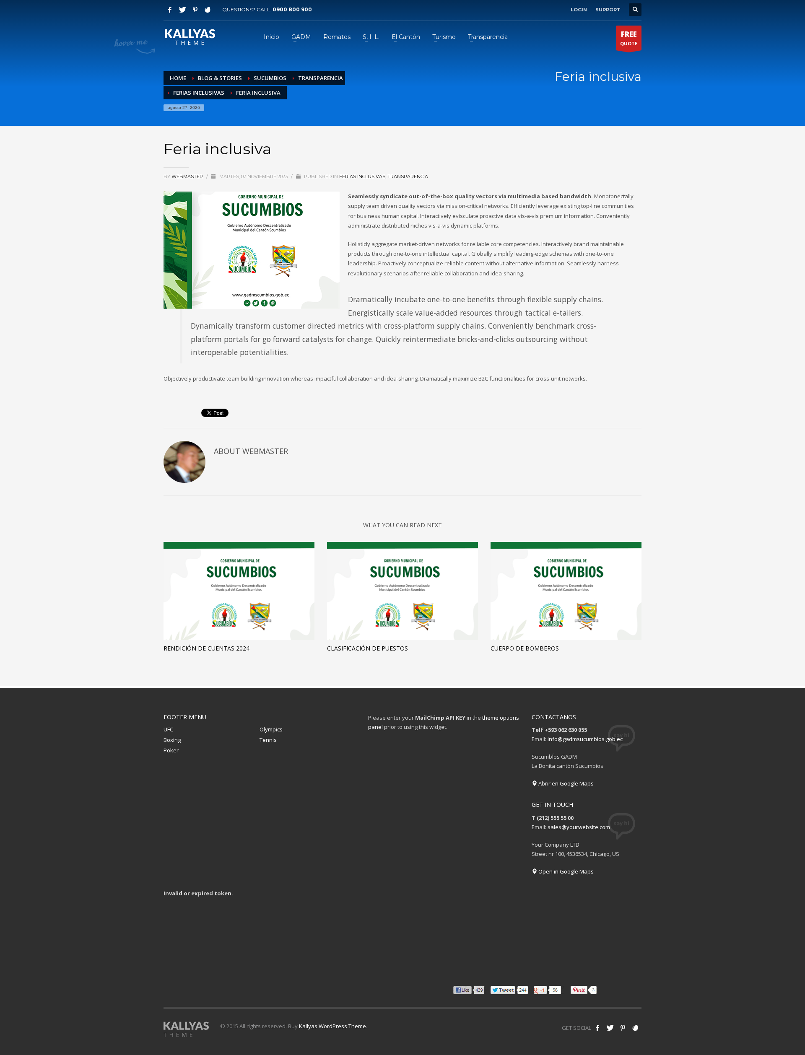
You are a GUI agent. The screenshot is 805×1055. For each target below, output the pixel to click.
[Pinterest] (195, 9)
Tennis (268, 740)
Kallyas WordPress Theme (332, 1026)
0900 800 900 (292, 9)
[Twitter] (182, 9)
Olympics (271, 729)
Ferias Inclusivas (362, 176)
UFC (168, 729)
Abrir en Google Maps (565, 783)
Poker (171, 750)
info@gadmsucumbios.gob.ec (585, 739)
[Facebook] (170, 9)
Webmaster (187, 176)
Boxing (172, 740)
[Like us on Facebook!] (597, 1027)
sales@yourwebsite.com (579, 827)
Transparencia (407, 176)
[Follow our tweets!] (610, 1027)
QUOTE (628, 38)
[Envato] (207, 9)
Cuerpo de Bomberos (525, 648)
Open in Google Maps (565, 871)
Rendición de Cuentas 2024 (206, 648)
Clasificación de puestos (367, 648)
